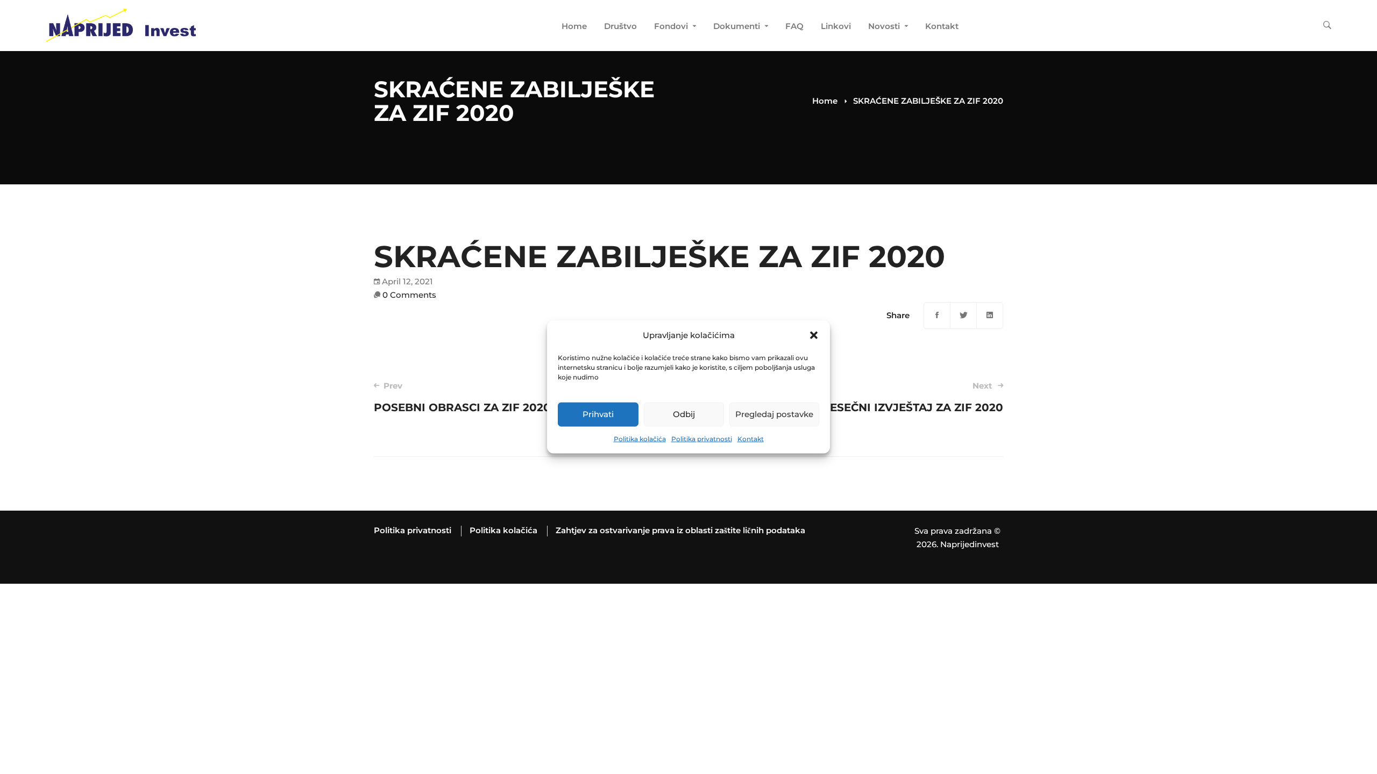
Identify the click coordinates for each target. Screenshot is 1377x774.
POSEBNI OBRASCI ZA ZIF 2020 (462, 397)
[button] (813, 335)
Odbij (684, 414)
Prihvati (598, 414)
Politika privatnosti (701, 439)
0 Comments (409, 295)
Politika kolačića (640, 439)
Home (824, 101)
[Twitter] (963, 315)
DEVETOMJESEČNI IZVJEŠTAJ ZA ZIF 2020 (885, 397)
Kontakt (750, 439)
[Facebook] (937, 315)
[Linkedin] (989, 315)
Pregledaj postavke (774, 414)
